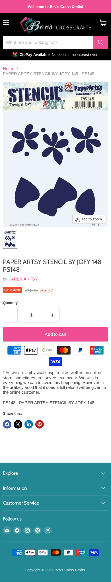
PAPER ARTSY (23, 279)
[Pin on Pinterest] (39, 424)
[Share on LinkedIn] (28, 424)
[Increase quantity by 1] (52, 315)
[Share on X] (18, 424)
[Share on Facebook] (7, 424)
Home (8, 68)
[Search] (100, 42)
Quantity (10, 303)
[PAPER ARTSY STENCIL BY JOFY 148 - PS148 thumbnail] (10, 239)
